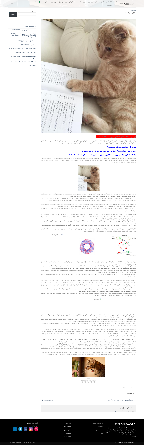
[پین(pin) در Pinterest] (85, 381)
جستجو (34, 11)
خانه (116, 2)
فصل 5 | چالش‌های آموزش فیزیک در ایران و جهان (23, 57)
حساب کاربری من (111, 5)
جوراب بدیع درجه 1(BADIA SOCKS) (26, 52)
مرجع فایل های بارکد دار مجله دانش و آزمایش (120, 400)
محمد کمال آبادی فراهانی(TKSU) (27, 41)
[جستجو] (8, 3)
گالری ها (45, 2)
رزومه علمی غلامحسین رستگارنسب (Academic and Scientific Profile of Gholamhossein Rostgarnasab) (23, 35)
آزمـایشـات (101, 2)
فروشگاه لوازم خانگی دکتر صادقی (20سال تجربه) (22, 48)
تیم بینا (117, 442)
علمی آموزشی (72, 2)
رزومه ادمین (32, 65)
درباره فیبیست (52, 2)
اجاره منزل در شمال (30, 26)
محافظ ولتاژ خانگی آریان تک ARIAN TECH (24, 30)
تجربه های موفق (63, 2)
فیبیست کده (82, 2)
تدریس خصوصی (48, 400)
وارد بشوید (117, 411)
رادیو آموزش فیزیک (92, 2)
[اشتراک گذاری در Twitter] (91, 381)
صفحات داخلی (133, 10)
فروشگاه (36, 2)
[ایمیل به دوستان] (88, 381)
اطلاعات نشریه (109, 2)
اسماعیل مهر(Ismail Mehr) (28, 45)
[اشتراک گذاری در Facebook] (94, 381)
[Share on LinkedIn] (82, 381)
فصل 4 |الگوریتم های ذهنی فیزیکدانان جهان (23, 62)
